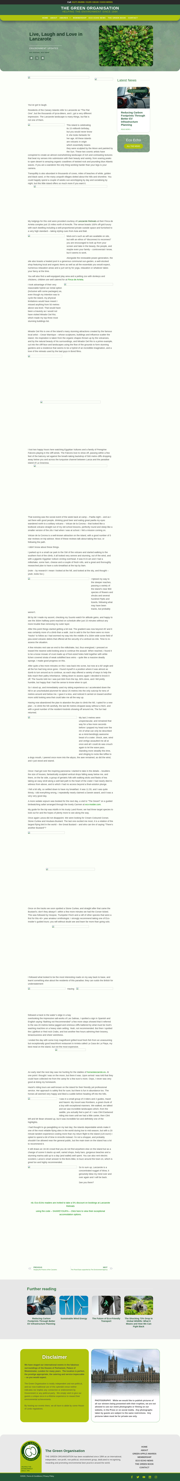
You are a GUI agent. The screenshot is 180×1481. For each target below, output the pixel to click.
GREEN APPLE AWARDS (144, 1454)
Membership (79, 18)
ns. (79, 1214)
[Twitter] (138, 1477)
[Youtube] (144, 1477)
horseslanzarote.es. (96, 1072)
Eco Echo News (97, 18)
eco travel (45, 52)
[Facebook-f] (132, 1477)
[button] (31, 58)
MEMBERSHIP (144, 1457)
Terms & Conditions (34, 1476)
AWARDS (64, 18)
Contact (133, 18)
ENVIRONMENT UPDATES (43, 48)
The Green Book (117, 18)
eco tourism (34, 52)
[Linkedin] (150, 1477)
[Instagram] (156, 1477)
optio (76, 1214)
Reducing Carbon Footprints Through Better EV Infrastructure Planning (41, 1321)
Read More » (126, 129)
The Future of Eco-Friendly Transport (106, 1319)
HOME (45, 18)
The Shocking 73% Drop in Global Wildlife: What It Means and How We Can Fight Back (139, 1322)
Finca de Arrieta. (75, 279)
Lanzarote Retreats (87, 221)
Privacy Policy (48, 1476)
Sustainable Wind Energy (74, 1318)
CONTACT (144, 1467)
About (53, 18)
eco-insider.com (93, 804)
